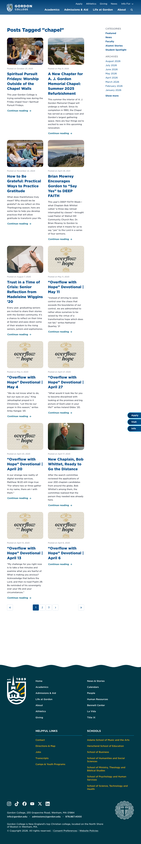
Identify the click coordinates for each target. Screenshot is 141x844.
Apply (78, 3)
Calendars (93, 687)
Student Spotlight (115, 50)
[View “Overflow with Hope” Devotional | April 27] (66, 378)
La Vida (91, 711)
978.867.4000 (73, 816)
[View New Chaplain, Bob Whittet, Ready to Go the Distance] (66, 465)
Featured (110, 33)
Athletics (91, 3)
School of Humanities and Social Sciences (106, 760)
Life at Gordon (103, 9)
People (91, 693)
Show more (112, 95)
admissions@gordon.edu (46, 816)
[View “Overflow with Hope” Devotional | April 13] (25, 555)
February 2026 (114, 86)
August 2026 (112, 61)
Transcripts (42, 758)
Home (39, 681)
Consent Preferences (65, 830)
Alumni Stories (114, 45)
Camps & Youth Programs (50, 764)
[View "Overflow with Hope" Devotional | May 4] (25, 380)
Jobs (38, 752)
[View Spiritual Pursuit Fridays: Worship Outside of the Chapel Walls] (25, 75)
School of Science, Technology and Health (107, 787)
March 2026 (112, 82)
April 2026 (111, 77)
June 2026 (111, 69)
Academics (51, 9)
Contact (40, 740)
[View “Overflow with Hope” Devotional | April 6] (66, 539)
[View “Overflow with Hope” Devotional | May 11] (66, 289)
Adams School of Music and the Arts (108, 740)
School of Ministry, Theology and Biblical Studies (106, 769)
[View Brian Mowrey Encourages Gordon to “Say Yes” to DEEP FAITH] (66, 190)
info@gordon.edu (17, 816)
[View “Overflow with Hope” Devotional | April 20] (25, 461)
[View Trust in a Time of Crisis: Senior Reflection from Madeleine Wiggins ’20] (25, 291)
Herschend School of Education (105, 746)
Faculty (109, 41)
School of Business (98, 752)
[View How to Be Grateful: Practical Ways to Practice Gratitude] (25, 182)
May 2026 (111, 73)
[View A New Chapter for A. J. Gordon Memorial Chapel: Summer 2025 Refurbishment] (66, 86)
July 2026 (111, 65)
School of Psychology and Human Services (106, 778)
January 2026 (113, 90)
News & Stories (96, 681)
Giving (103, 3)
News (114, 3)
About (121, 9)
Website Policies (88, 830)
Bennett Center (96, 705)
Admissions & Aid (76, 9)
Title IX (91, 717)
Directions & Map (45, 746)
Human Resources (97, 699)
